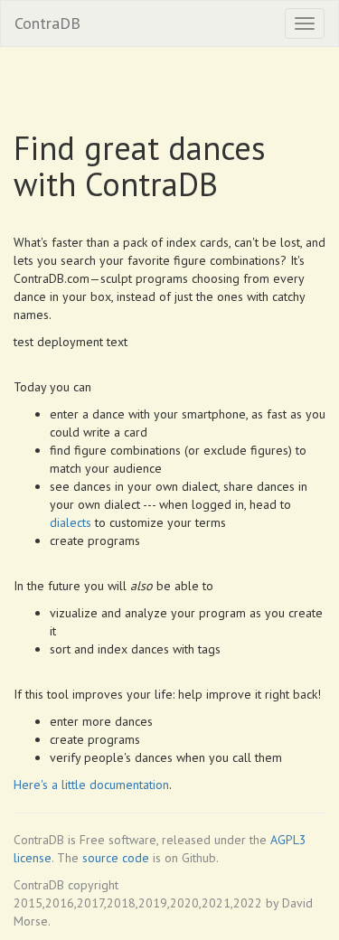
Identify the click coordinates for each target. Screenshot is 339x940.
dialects (70, 522)
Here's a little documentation (91, 784)
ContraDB (47, 23)
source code (115, 858)
